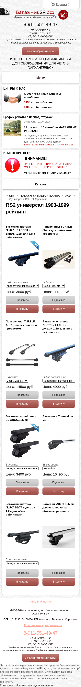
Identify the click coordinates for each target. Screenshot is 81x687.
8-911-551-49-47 (41, 24)
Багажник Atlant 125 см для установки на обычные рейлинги (58, 507)
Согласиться (7, 685)
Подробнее (22, 300)
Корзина (61, 4)
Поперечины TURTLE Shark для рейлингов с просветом (58, 230)
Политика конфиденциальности (43, 625)
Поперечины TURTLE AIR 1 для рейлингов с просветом (21, 325)
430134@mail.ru (40, 601)
